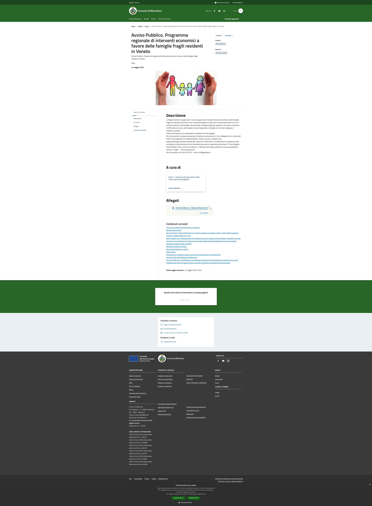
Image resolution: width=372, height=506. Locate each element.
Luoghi (217, 392)
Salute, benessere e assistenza (196, 382)
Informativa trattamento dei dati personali (229, 478)
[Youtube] (218, 10)
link (205, 494)
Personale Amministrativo (137, 393)
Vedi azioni (228, 35)
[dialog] (186, 494)
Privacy (147, 478)
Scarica (205, 212)
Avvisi (147, 26)
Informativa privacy (192, 410)
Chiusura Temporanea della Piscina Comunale (183, 227)
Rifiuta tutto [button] (193, 498)
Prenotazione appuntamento (167, 404)
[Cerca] (240, 10)
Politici (131, 390)
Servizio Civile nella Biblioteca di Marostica (181, 257)
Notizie (217, 376)
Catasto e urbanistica (165, 386)
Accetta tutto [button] (178, 498)
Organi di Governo (135, 376)
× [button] (370, 484)
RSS (130, 478)
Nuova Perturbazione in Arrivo (177, 249)
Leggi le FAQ (162, 411)
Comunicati (219, 379)
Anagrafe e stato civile (165, 376)
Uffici (130, 383)
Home (133, 26)
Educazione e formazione (194, 376)
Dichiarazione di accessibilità (195, 417)
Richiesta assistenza (164, 414)
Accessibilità (138, 478)
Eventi (217, 396)
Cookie (154, 478)
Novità (140, 26)
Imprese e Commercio (165, 383)
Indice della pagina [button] (139, 112)
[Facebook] (214, 10)
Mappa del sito (163, 478)
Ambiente (189, 379)
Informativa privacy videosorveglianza (230, 481)
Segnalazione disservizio (166, 407)
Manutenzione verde (173, 230)
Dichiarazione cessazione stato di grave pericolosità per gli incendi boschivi (193, 254)
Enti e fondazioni (134, 386)
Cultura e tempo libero (165, 379)
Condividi (218, 35)
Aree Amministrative (136, 379)
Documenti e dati (134, 397)
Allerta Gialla (170, 252)
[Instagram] (223, 10)
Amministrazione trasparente (196, 407)
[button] (186, 502)
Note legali (189, 414)
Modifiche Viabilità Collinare (176, 246)
